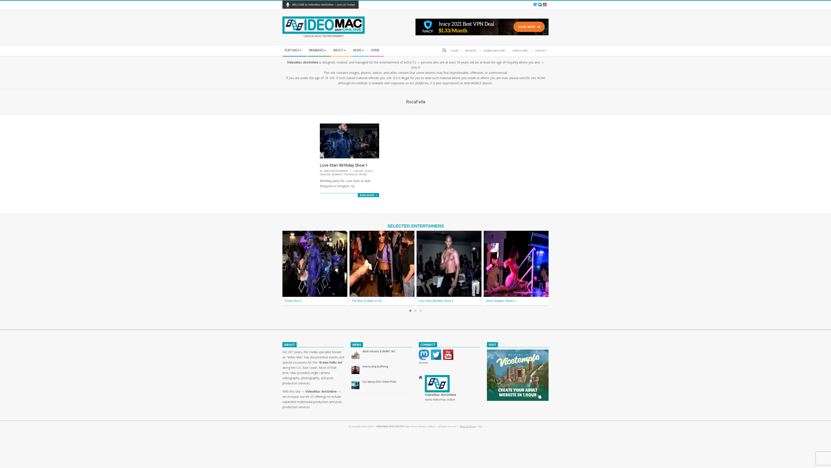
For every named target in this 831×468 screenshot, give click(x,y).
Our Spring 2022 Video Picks (379, 381)
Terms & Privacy (468, 426)
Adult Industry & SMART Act (378, 351)
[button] (410, 311)
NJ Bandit (337, 174)
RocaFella (351, 174)
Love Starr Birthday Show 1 (344, 165)
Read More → (368, 195)
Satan (363, 174)
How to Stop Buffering (375, 366)
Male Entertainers (336, 170)
